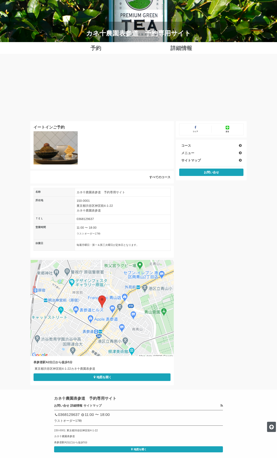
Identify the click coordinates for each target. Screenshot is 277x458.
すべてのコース (160, 177)
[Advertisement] (138, 88)
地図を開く (104, 377)
